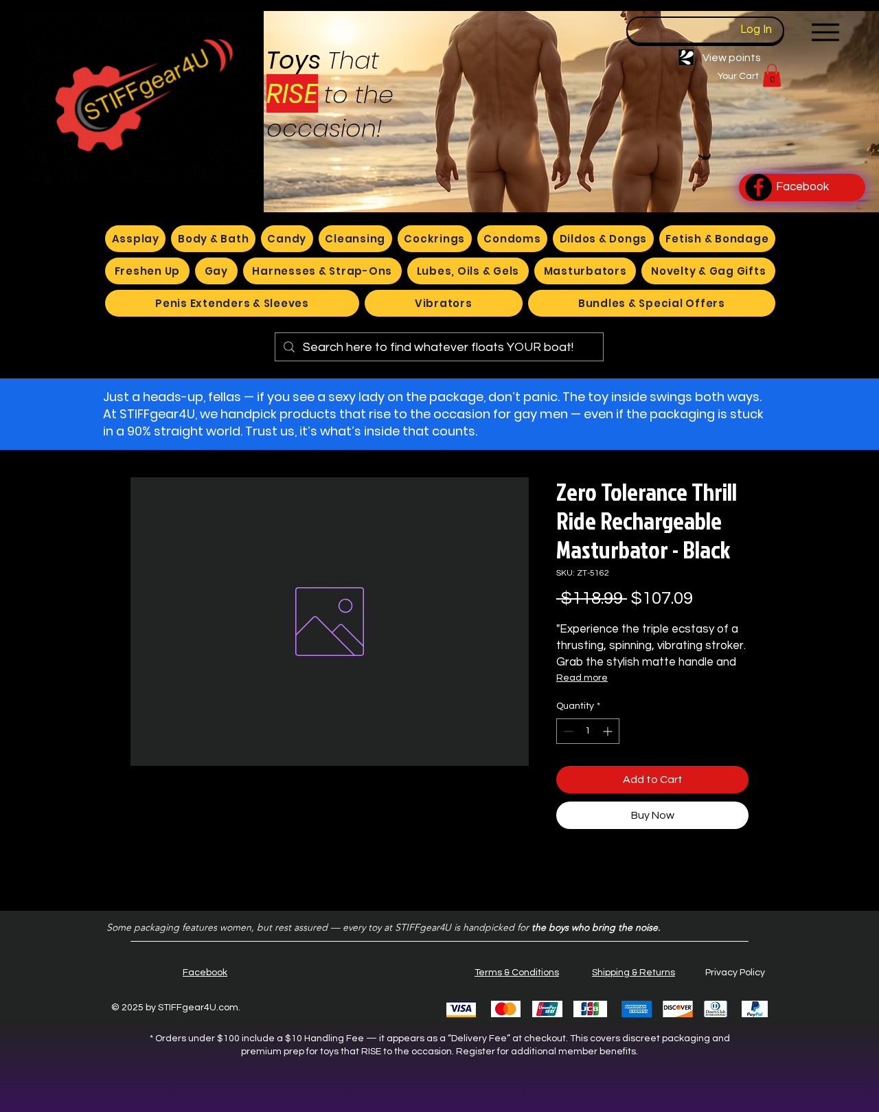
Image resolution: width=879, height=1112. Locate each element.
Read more (582, 678)
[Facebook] (758, 187)
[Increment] (608, 731)
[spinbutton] (587, 731)
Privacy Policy (735, 972)
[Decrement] (566, 731)
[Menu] (825, 32)
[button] (771, 75)
